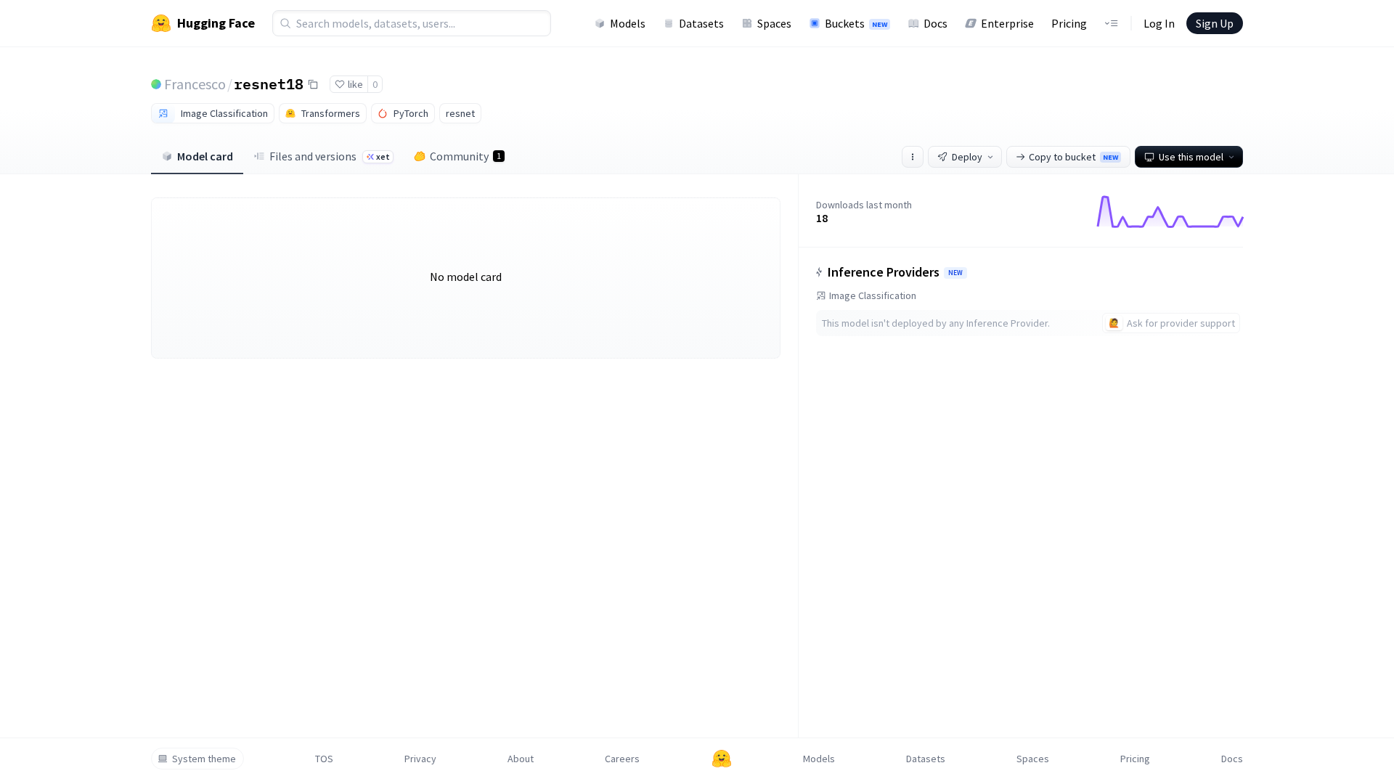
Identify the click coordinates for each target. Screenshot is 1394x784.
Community (465, 156)
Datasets (701, 23)
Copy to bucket (1073, 156)
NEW (955, 273)
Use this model (1191, 156)
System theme (204, 758)
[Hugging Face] (722, 758)
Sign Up (1215, 23)
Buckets (856, 23)
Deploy (967, 156)
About (521, 758)
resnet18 (268, 83)
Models (627, 23)
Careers (622, 758)
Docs (935, 23)
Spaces (774, 23)
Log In (1159, 23)
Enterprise (1007, 23)
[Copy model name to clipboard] (313, 84)
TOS (324, 758)
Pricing (1069, 23)
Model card (205, 156)
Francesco (195, 84)
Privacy (420, 758)
